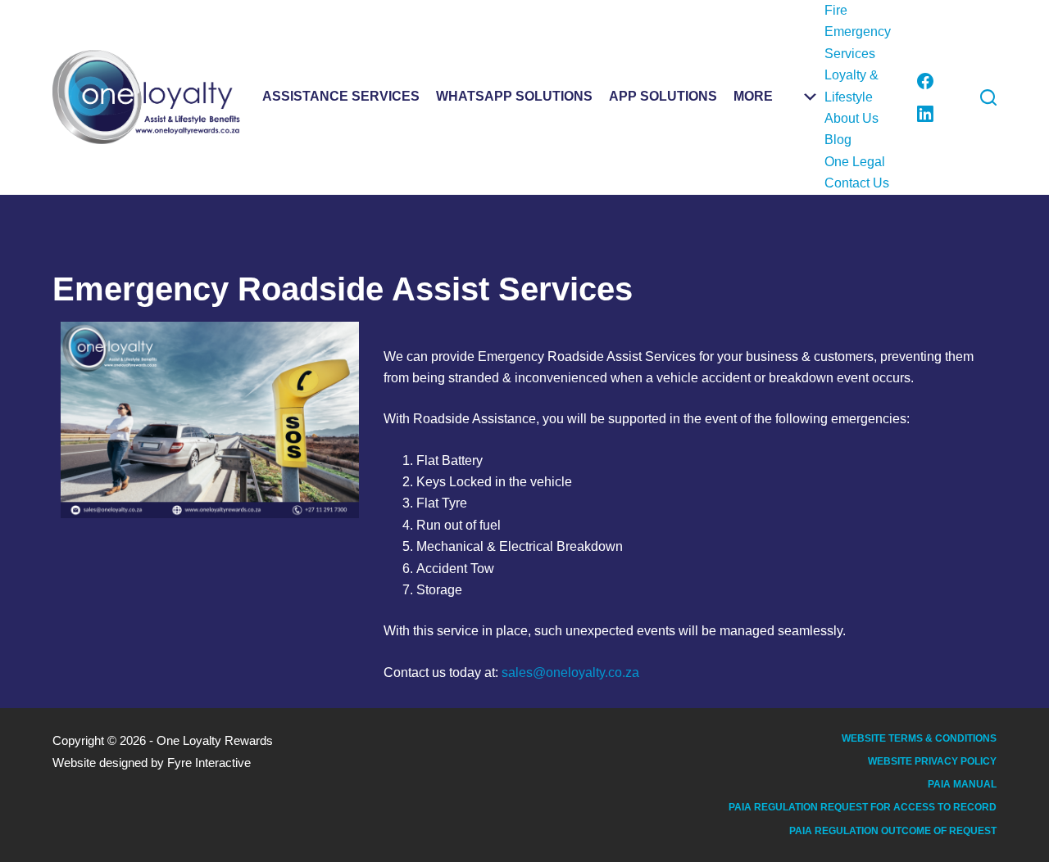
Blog (837, 140)
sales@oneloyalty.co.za (570, 672)
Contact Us (856, 183)
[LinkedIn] (925, 114)
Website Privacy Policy (932, 761)
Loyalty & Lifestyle (851, 85)
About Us (851, 118)
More (753, 96)
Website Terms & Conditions (919, 738)
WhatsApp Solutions (514, 96)
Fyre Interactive (209, 762)
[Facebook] (925, 81)
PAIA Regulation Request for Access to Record (863, 807)
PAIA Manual (962, 784)
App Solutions (663, 96)
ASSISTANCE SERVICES (341, 96)
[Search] (988, 97)
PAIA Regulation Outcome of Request (893, 831)
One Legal (854, 162)
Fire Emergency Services (857, 32)
